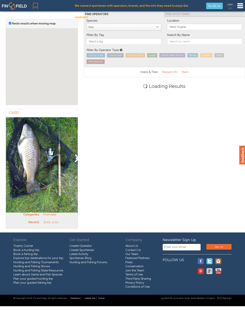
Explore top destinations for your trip (38, 258)
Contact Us (133, 250)
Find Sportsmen (178, 14)
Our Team (131, 254)
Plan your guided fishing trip (32, 282)
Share (184, 72)
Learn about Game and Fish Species (37, 274)
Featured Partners (137, 258)
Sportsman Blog (80, 258)
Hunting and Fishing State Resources (38, 270)
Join (230, 8)
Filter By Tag (95, 35)
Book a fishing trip (25, 254)
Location (173, 20)
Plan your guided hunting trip (33, 278)
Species (92, 20)
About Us (131, 246)
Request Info (170, 72)
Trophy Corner (23, 246)
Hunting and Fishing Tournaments (36, 262)
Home (101, 298)
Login (230, 4)
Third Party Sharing (138, 278)
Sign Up (219, 246)
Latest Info (90, 298)
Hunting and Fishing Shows (31, 266)
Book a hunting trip (26, 250)
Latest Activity (78, 254)
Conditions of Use (137, 286)
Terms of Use (134, 274)
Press (128, 262)
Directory (75, 298)
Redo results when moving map (34, 23)
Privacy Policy (134, 282)
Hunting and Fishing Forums (88, 262)
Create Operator (80, 246)
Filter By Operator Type (103, 50)
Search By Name (178, 35)
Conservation (134, 266)
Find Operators (97, 14)
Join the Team (134, 270)
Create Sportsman (81, 250)
